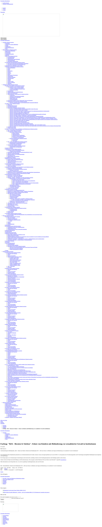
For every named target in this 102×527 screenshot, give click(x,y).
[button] (10, 42)
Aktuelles (4, 426)
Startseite (4, 425)
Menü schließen (3, 39)
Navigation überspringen (5, 0)
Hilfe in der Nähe (3, 420)
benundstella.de (63, 459)
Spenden (2, 422)
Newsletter (2, 423)
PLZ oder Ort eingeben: (5, 496)
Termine (4, 427)
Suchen (2, 499)
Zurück (1, 471)
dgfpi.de (5, 468)
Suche (1, 421)
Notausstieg (2, 12)
